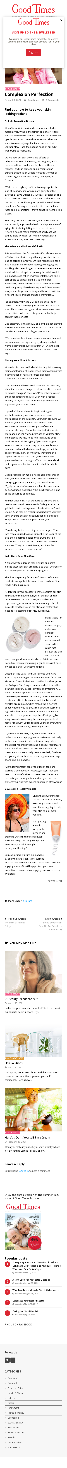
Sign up (33, 52)
